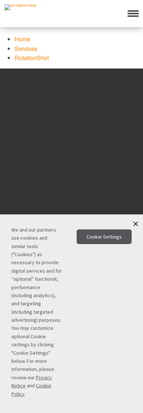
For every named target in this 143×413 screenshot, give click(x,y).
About (71, 198)
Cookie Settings (104, 236)
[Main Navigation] (133, 13)
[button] (135, 224)
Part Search (67, 188)
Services (71, 209)
